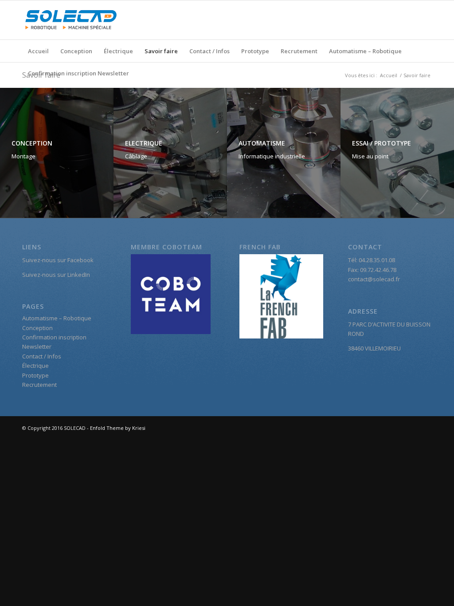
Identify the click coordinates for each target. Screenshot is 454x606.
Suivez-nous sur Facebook (58, 260)
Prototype (255, 51)
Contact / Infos (209, 51)
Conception (76, 51)
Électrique (118, 51)
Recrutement (299, 51)
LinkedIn (78, 275)
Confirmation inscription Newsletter (78, 73)
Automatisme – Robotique (365, 51)
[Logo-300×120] (71, 19)
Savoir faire (161, 51)
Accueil (38, 51)
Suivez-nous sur (44, 275)
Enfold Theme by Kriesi (117, 428)
